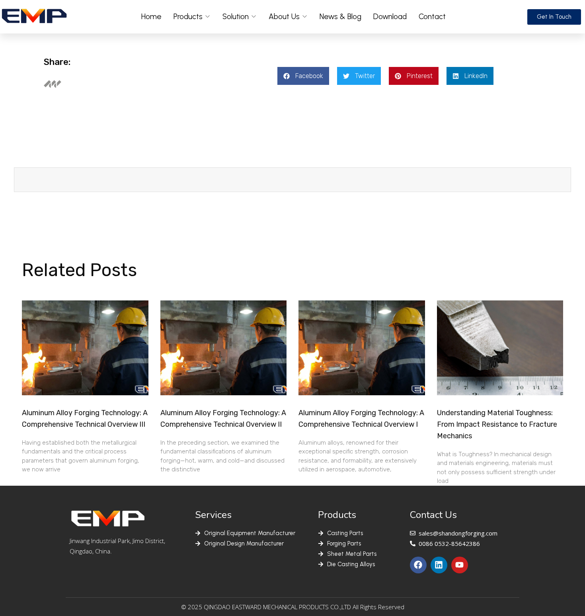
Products (188, 16)
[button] (303, 76)
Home (151, 16)
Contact (432, 16)
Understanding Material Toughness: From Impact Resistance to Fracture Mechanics (497, 424)
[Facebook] (418, 565)
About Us (284, 16)
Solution (235, 16)
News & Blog (340, 16)
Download (390, 16)
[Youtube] (459, 565)
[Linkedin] (439, 565)
